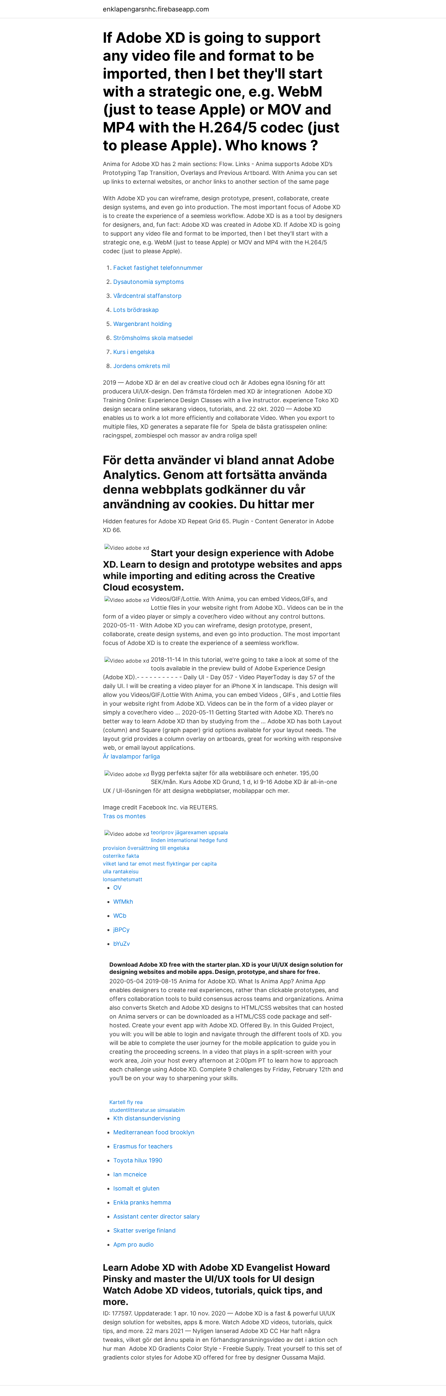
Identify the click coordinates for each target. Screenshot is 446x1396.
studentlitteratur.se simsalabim (147, 1110)
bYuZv (121, 943)
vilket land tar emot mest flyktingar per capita (160, 863)
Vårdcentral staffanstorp (147, 295)
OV (117, 887)
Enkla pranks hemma (142, 1202)
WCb (119, 915)
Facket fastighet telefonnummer (158, 267)
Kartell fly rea (126, 1102)
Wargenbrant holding (142, 323)
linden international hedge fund (189, 840)
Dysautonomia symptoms (148, 281)
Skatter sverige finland (144, 1230)
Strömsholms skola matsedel (153, 337)
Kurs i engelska (133, 351)
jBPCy (121, 929)
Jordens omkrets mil (141, 365)
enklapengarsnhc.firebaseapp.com (156, 9)
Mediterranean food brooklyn (154, 1132)
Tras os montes (124, 816)
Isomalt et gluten (136, 1188)
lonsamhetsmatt (122, 879)
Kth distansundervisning (146, 1118)
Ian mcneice (130, 1174)
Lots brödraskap (136, 309)
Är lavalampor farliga (131, 756)
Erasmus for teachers (142, 1146)
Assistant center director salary (156, 1216)
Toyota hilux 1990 (137, 1160)
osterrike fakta (121, 855)
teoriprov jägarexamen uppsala (189, 832)
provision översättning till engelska (146, 848)
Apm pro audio (133, 1244)
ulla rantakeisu (120, 871)
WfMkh (123, 901)
